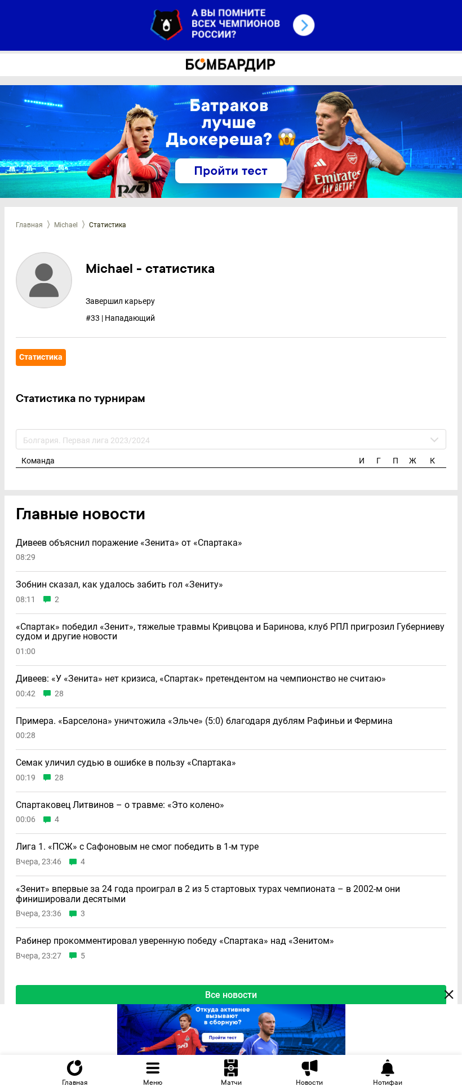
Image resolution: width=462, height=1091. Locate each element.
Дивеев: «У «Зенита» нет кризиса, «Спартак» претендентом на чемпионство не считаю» (201, 679)
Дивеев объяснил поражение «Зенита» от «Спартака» (129, 543)
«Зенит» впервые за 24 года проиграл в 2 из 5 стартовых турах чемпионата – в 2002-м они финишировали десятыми (208, 894)
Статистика (41, 356)
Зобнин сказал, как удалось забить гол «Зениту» (119, 585)
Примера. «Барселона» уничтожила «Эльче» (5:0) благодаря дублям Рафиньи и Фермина (204, 721)
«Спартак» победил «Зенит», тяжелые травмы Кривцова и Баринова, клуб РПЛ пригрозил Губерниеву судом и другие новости (230, 632)
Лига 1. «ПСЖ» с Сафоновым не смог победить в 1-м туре (137, 847)
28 (59, 694)
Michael (66, 225)
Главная (29, 225)
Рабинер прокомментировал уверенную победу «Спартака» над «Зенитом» (175, 941)
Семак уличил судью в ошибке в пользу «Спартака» (126, 763)
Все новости (231, 995)
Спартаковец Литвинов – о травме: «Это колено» (120, 805)
